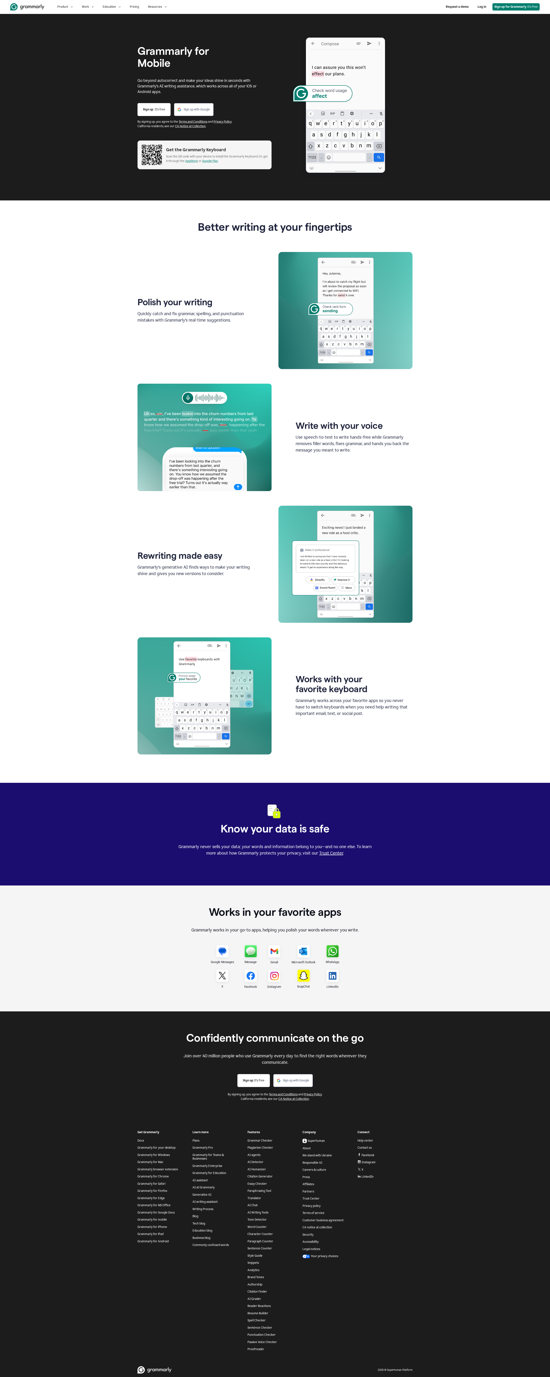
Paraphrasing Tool (259, 1191)
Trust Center (331, 853)
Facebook (368, 1155)
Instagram (369, 1162)
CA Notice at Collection (190, 126)
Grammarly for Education (209, 1173)
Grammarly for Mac (150, 1162)
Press (306, 1177)
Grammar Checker (260, 1140)
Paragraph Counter (260, 1241)
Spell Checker (257, 1320)
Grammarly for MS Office (154, 1205)
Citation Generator (260, 1176)
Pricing (134, 7)
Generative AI (201, 1195)
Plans (195, 1140)
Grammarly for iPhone (152, 1227)
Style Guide (255, 1256)
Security (307, 1235)
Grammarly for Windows (154, 1155)
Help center (365, 1140)
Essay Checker (257, 1184)
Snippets (253, 1263)
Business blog (201, 1238)
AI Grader (254, 1299)
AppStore (191, 161)
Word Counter (257, 1227)
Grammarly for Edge (151, 1198)
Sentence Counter (260, 1248)
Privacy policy (311, 1206)
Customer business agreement (323, 1220)
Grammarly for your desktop (157, 1148)
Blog (195, 1216)
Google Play (210, 161)
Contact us (365, 1148)
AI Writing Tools (258, 1212)
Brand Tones (256, 1277)
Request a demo (457, 7)
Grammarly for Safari (151, 1184)
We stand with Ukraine (317, 1155)
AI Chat (253, 1205)
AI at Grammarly (203, 1187)
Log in (482, 7)
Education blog (202, 1230)
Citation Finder (257, 1291)
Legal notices (311, 1249)
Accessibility (310, 1242)
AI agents (254, 1155)
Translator (254, 1198)
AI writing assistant (205, 1202)
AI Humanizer (257, 1169)
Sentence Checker (260, 1328)
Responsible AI (312, 1163)
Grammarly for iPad (150, 1234)
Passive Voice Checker (262, 1342)
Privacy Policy (223, 122)
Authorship (255, 1284)
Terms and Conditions (193, 122)
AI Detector (255, 1162)
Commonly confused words (210, 1245)
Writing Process (202, 1209)
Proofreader (256, 1349)
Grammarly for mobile (152, 1219)
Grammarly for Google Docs (156, 1212)
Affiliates (308, 1184)
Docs (141, 1140)
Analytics (253, 1270)
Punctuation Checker (262, 1335)
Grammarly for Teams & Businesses (208, 1157)
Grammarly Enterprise (207, 1166)
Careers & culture (314, 1170)
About (306, 1148)
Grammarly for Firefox (152, 1191)
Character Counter (260, 1234)
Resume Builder (258, 1313)
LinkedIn (368, 1177)
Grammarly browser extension (158, 1169)
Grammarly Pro (202, 1148)
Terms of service (313, 1213)
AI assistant (200, 1180)
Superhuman (316, 1141)
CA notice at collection (317, 1227)
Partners (308, 1191)
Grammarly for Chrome (153, 1176)
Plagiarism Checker (260, 1148)
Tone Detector (257, 1219)
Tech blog (198, 1223)
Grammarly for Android (153, 1241)
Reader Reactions (259, 1306)
